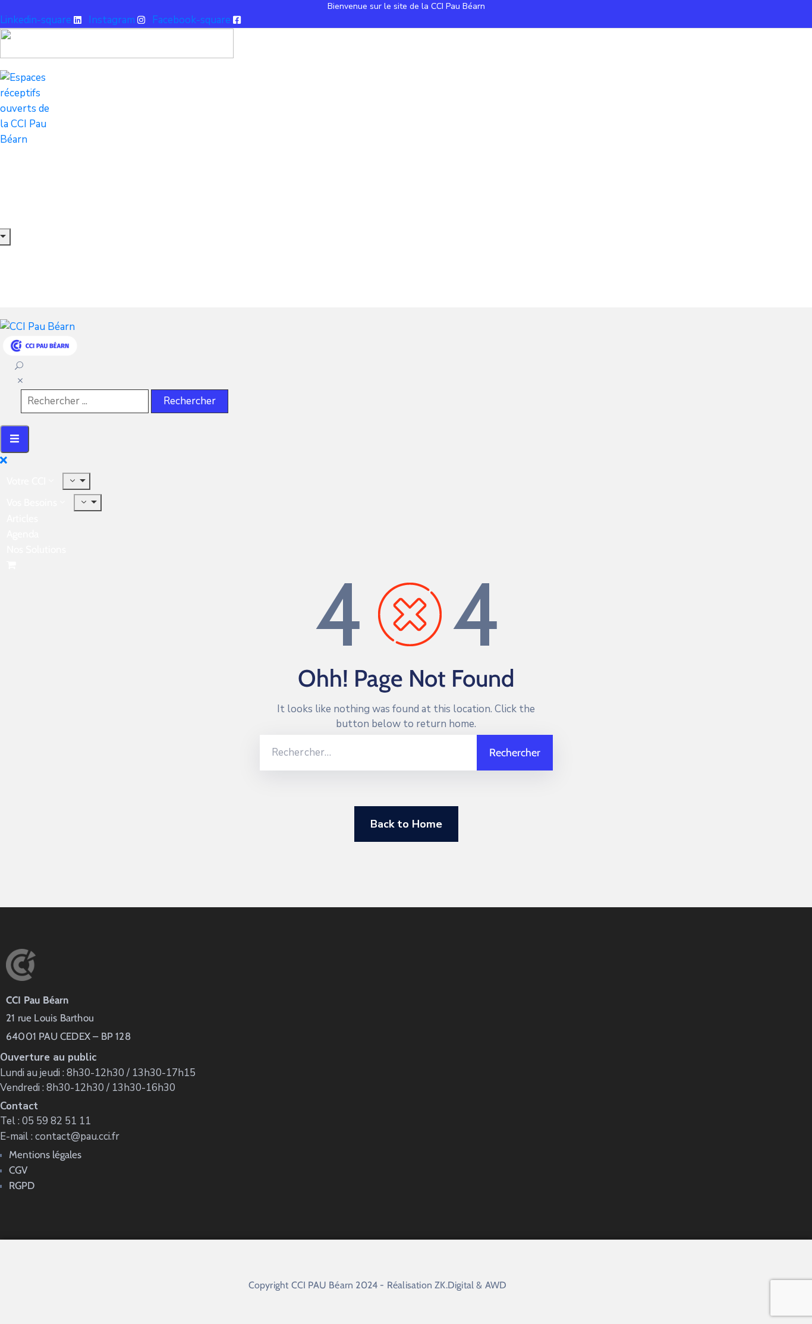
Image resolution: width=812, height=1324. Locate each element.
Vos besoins (32, 502)
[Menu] (76, 481)
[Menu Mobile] (14, 439)
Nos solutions (36, 549)
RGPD (21, 1185)
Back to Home (406, 824)
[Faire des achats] (12, 565)
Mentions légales (45, 1155)
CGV (18, 1170)
